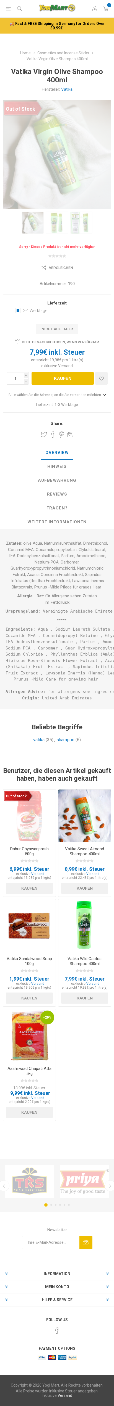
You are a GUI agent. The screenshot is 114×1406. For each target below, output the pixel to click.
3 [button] (55, 1205)
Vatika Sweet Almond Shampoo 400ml (84, 851)
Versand (65, 366)
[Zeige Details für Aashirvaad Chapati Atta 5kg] (29, 1035)
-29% (47, 1017)
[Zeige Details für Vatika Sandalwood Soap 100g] (29, 925)
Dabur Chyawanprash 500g (29, 851)
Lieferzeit (57, 303)
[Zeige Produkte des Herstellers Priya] (84, 1181)
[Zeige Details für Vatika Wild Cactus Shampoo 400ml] (84, 925)
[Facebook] (57, 1330)
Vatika (66, 89)
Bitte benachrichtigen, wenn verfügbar (60, 342)
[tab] (57, 453)
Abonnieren (85, 1242)
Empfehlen (70, 435)
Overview (57, 452)
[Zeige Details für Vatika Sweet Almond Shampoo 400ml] (84, 816)
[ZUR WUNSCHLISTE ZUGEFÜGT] (101, 378)
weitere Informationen (57, 521)
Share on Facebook (53, 435)
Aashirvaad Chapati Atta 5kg (29, 1071)
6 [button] (69, 1205)
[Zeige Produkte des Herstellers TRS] (29, 1181)
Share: (57, 423)
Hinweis (57, 466)
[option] (32, 223)
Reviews (57, 494)
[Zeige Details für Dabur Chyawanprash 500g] (29, 816)
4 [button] (60, 1205)
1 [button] (46, 1205)
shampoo (65, 739)
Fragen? (57, 508)
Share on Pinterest (61, 435)
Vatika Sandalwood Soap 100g (29, 961)
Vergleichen (61, 268)
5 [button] (64, 1205)
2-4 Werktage (35, 310)
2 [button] (51, 1205)
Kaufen (62, 378)
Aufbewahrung (57, 480)
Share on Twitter (44, 435)
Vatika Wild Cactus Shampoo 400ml (85, 961)
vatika (39, 739)
